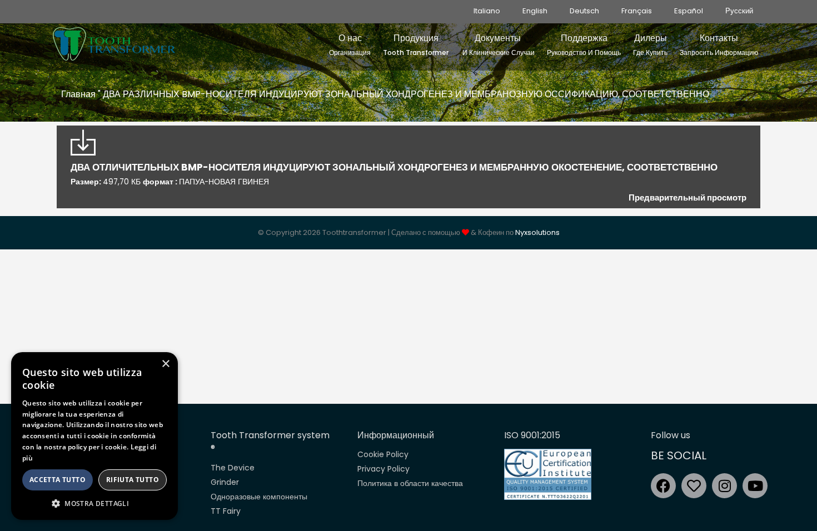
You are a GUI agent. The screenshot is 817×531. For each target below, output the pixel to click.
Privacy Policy (383, 468)
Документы (498, 44)
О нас (350, 44)
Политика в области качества (410, 483)
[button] (94, 503)
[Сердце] (693, 485)
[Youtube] (755, 485)
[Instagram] (724, 485)
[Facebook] (663, 485)
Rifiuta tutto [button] (132, 479)
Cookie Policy (383, 454)
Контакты (719, 44)
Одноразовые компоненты (259, 496)
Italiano (487, 11)
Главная (78, 94)
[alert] (94, 436)
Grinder (225, 482)
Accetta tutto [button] (57, 479)
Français (636, 11)
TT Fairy (226, 511)
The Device (233, 467)
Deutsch (584, 11)
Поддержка (584, 44)
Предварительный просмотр (687, 197)
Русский (739, 11)
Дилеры (650, 44)
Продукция (416, 44)
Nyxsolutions (537, 232)
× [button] (165, 364)
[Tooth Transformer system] (114, 41)
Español (688, 11)
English (534, 11)
